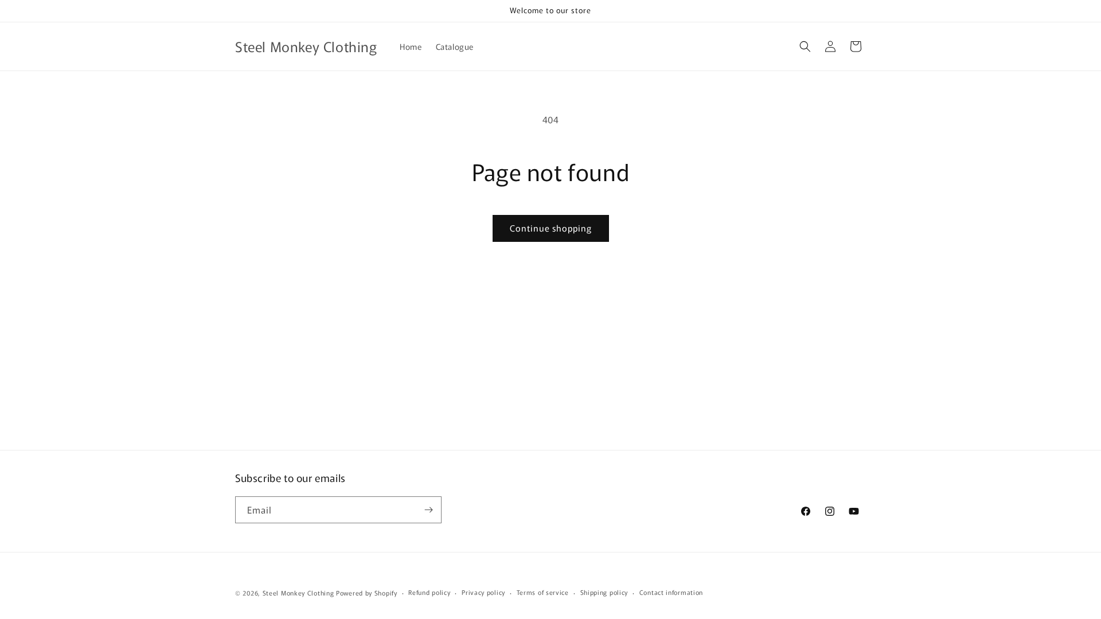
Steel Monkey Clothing (298, 592)
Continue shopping (551, 228)
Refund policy (429, 592)
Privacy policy (483, 592)
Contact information (671, 592)
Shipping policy (604, 592)
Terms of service (543, 592)
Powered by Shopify (366, 592)
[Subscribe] (428, 509)
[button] (805, 46)
